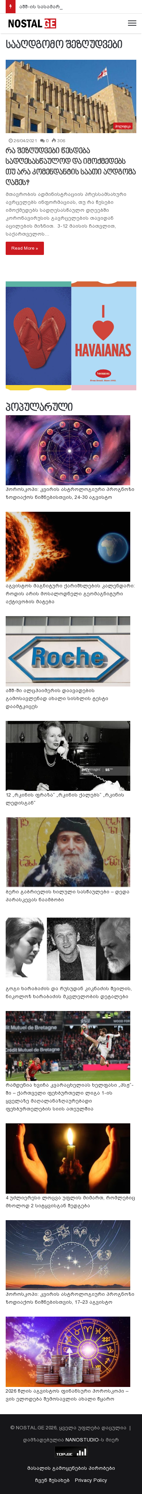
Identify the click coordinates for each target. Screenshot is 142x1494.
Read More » (24, 248)
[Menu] (132, 23)
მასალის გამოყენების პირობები (71, 1468)
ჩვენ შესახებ (52, 1480)
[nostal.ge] (32, 23)
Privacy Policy (91, 1480)
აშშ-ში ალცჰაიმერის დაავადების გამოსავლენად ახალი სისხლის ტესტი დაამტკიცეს (57, 698)
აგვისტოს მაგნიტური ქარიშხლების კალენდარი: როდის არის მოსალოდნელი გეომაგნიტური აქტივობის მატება (70, 593)
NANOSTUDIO (82, 1440)
